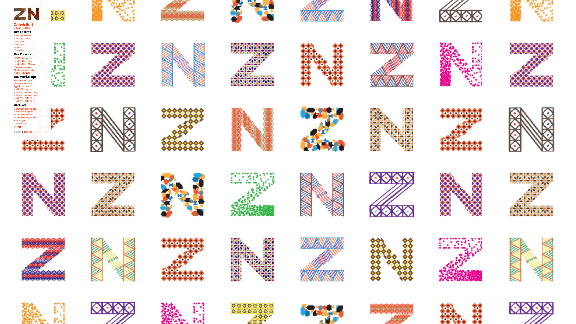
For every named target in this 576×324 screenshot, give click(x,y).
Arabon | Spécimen (22, 35)
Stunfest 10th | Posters (24, 61)
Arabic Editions (23, 89)
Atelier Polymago (22, 72)
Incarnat (17, 47)
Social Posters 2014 (23, 80)
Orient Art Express (22, 66)
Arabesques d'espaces (23, 111)
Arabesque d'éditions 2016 (26, 95)
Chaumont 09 (20, 123)
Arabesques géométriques (25, 108)
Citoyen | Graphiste (23, 27)
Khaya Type (19, 120)
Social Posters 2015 (23, 83)
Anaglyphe (19, 41)
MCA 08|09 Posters (23, 114)
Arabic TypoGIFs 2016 (24, 101)
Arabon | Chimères (22, 38)
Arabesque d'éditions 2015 (26, 92)
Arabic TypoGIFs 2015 (24, 98)
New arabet (19, 50)
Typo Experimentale (23, 86)
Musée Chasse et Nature (25, 69)
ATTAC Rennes (23, 57)
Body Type (19, 44)
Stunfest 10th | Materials (25, 63)
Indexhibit (28, 131)
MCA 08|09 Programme (25, 117)
